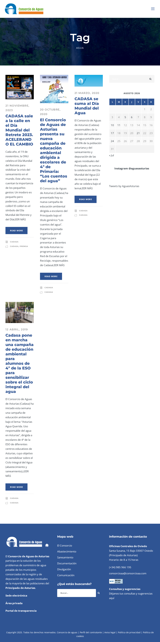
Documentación (66, 563)
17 (112, 133)
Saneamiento (65, 557)
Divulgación (64, 569)
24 (112, 141)
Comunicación (65, 575)
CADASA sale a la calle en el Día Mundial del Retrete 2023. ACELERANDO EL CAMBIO (19, 130)
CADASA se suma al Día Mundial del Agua (87, 105)
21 (138, 133)
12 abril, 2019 (16, 329)
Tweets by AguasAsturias (124, 186)
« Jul (111, 155)
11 (118, 125)
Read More (16, 230)
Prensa (24, 246)
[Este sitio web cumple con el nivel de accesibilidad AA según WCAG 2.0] (116, 581)
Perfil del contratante (91, 632)
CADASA (14, 242)
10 (112, 125)
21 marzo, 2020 (87, 93)
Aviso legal (109, 632)
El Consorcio (64, 545)
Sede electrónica (16, 595)
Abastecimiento (66, 551)
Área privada (13, 603)
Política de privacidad (129, 632)
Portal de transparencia (21, 610)
